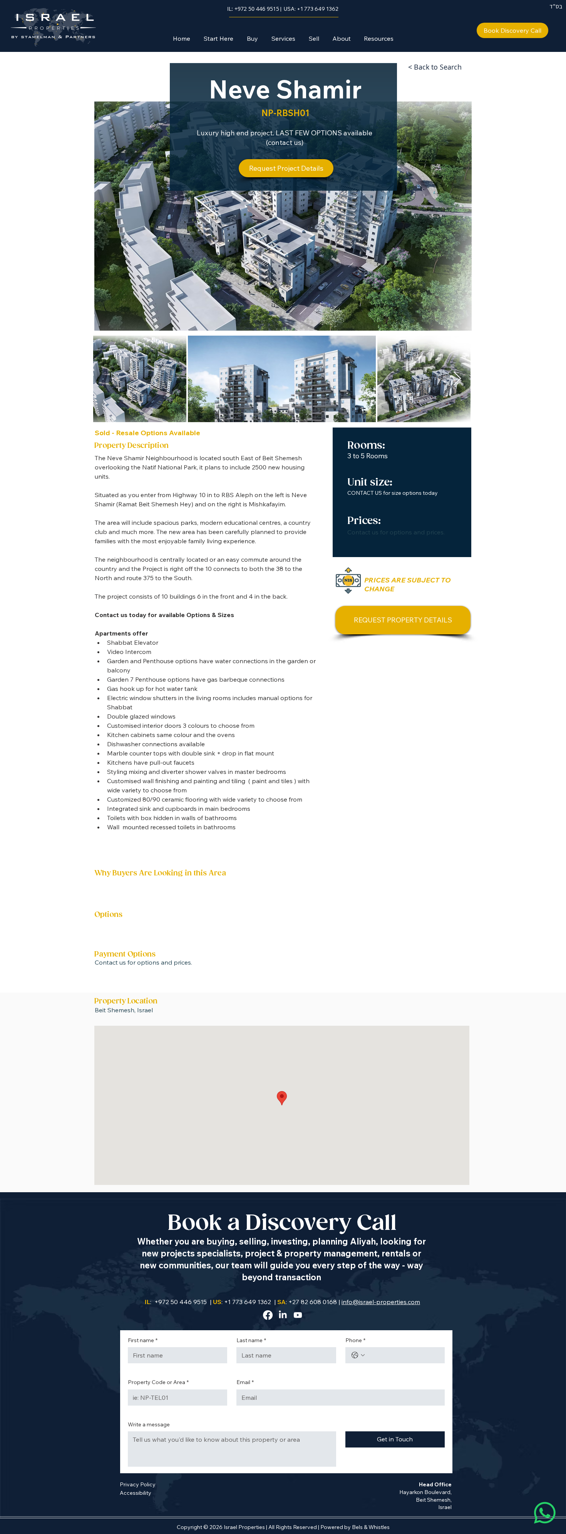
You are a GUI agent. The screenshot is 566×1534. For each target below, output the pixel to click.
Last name (251, 1340)
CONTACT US (364, 492)
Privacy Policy (138, 1484)
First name (142, 1340)
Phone (355, 1340)
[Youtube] (298, 1315)
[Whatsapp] (544, 1512)
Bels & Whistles (371, 1527)
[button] (252, 38)
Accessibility (135, 1492)
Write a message (149, 1424)
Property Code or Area (158, 1382)
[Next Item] (457, 378)
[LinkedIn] (283, 1315)
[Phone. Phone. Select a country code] (358, 1355)
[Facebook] (268, 1315)
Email (245, 1382)
